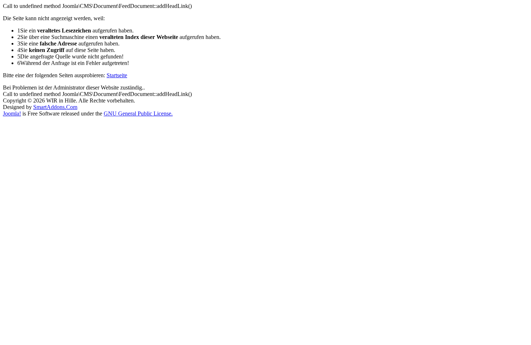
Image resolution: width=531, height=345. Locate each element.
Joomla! (12, 113)
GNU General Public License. (138, 113)
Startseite (117, 75)
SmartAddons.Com (55, 107)
